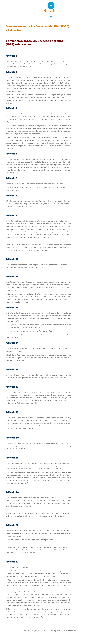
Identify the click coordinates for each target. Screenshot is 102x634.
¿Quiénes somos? (40, 631)
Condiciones (60, 631)
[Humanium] (51, 7)
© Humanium (28, 631)
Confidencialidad (72, 631)
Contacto (52, 631)
